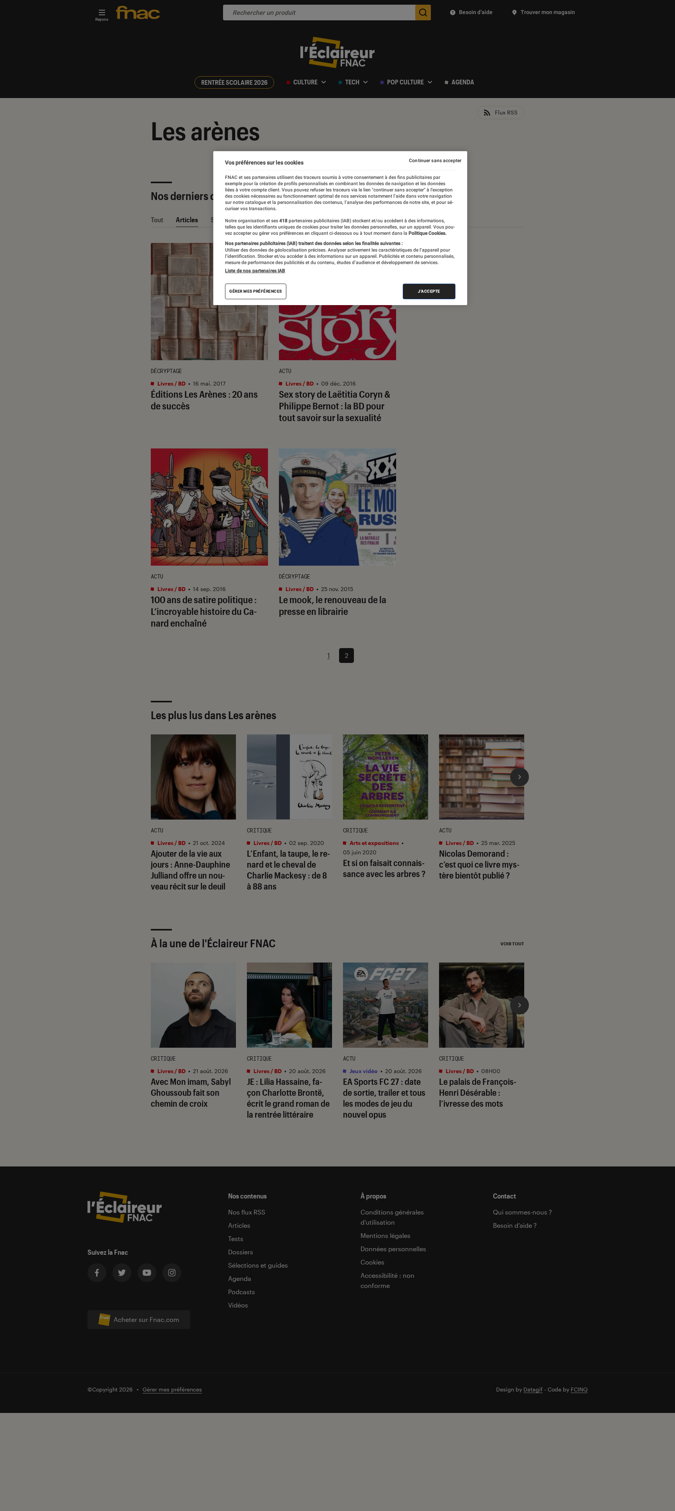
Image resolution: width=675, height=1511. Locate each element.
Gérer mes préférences (255, 291)
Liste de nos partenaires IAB (255, 270)
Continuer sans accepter (435, 160)
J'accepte (429, 291)
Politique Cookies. (426, 233)
